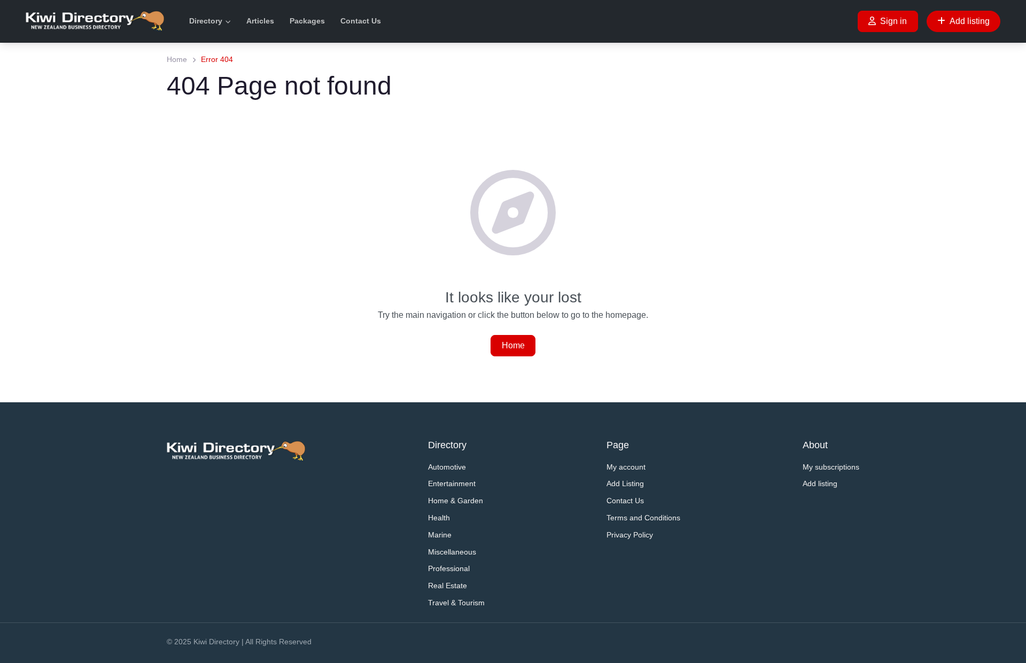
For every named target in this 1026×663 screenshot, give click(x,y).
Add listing (970, 21)
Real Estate (447, 585)
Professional (449, 568)
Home (177, 59)
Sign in (893, 21)
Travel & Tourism (456, 602)
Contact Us (360, 21)
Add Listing (625, 483)
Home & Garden (455, 500)
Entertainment (452, 483)
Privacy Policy (630, 535)
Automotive (447, 467)
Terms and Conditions (643, 517)
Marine (440, 535)
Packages (307, 21)
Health (439, 517)
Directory (205, 21)
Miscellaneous (452, 552)
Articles (260, 21)
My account (626, 467)
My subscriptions (831, 467)
